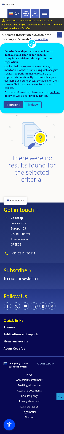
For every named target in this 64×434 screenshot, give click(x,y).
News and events (16, 341)
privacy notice (38, 95)
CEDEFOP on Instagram (43, 306)
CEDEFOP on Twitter (16, 306)
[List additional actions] (18, 13)
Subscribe (15, 270)
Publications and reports (21, 334)
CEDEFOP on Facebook (7, 306)
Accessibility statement (29, 380)
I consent (13, 105)
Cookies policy (29, 396)
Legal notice (29, 412)
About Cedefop (14, 348)
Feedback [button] (60, 396)
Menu (44, 13)
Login (26, 13)
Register (35, 13)
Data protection (29, 406)
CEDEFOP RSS (51, 306)
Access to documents (29, 390)
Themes (9, 327)
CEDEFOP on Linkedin (34, 306)
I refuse (33, 104)
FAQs (29, 374)
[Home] (8, 4)
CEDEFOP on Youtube (25, 306)
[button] (9, 424)
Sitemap (29, 417)
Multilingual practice (29, 385)
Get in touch (19, 209)
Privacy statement (29, 401)
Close (59, 35)
